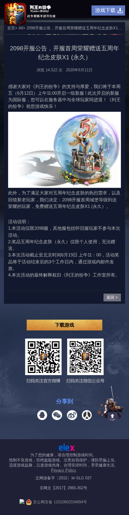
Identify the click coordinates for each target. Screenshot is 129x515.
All (21, 28)
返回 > (112, 297)
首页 (11, 28)
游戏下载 (105, 10)
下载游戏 (64, 324)
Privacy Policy (63, 470)
